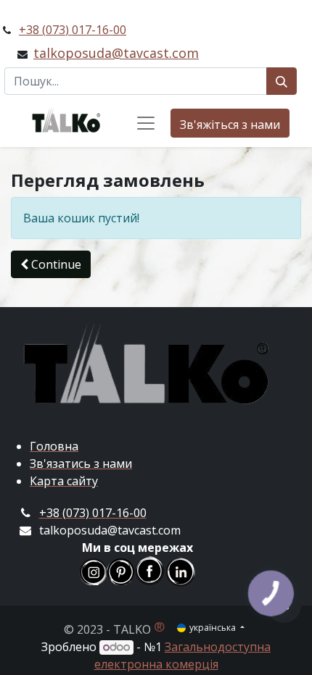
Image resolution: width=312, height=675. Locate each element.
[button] (51, 264)
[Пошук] (281, 81)
